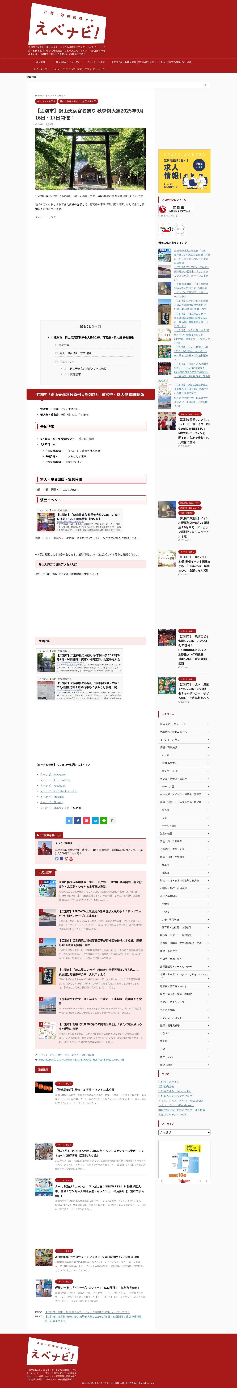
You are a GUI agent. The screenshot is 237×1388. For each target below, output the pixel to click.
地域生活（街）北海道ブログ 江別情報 (181, 1110)
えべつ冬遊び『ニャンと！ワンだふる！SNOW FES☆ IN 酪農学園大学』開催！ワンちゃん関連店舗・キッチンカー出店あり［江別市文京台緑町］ (99, 1191)
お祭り (60, 1059)
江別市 (115, 1059)
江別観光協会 (166, 1086)
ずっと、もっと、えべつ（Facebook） (181, 1100)
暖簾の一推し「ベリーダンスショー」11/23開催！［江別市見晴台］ (97, 1287)
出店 (95, 1059)
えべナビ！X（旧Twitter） (56, 780)
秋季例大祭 (86, 1059)
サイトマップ (40, 69)
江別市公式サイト (168, 1081)
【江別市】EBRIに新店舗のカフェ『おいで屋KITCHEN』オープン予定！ (87, 1312)
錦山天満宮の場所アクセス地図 (84, 368)
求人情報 (40, 62)
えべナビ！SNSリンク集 (54, 807)
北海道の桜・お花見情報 (123, 62)
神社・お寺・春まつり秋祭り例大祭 (76, 1055)
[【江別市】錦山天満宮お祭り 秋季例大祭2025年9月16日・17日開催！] (95, 820)
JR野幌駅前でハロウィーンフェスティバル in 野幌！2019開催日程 (97, 1257)
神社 (122, 1059)
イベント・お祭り (96, 62)
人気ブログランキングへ (172, 1114)
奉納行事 (62, 344)
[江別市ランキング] (175, 211)
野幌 (41, 1059)
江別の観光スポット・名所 (151, 62)
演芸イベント (65, 361)
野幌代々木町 (72, 1059)
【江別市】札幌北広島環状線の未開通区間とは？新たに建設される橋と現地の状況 (191, 388)
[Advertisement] (64, 244)
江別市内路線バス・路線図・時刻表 (179, 63)
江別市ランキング (168, 215)
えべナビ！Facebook (52, 785)
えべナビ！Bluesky (51, 802)
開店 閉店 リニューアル (68, 62)
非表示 (96, 326)
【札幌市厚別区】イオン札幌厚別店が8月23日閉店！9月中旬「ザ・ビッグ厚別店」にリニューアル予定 (193, 527)
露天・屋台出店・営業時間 (73, 353)
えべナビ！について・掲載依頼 (68, 70)
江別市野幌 (104, 1059)
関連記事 (72, 374)
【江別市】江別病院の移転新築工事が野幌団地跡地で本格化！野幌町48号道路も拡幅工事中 (191, 304)
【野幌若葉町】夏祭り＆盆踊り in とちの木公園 (85, 1089)
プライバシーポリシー (96, 69)
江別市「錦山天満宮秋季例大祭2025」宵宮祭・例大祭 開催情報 (92, 337)
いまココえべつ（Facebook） (176, 1105)
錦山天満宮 (50, 1059)
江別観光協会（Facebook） (174, 1091)
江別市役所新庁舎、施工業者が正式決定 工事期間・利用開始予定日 (191, 402)
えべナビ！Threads (52, 796)
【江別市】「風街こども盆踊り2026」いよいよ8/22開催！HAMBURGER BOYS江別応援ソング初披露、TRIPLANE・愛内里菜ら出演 (184, 372)
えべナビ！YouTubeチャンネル (58, 791)
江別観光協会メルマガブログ (175, 1096)
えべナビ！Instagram (53, 774)
